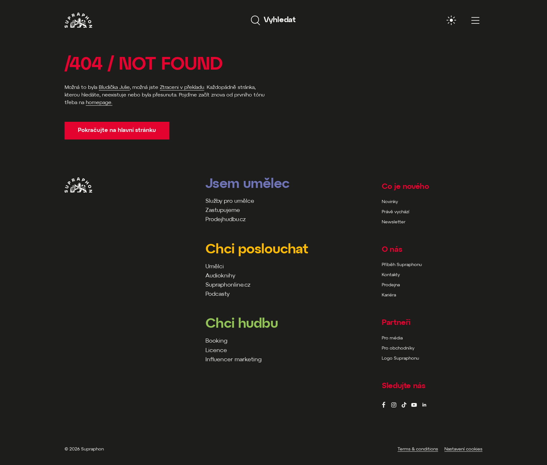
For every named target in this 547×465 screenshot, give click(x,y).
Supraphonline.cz (227, 285)
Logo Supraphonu (400, 358)
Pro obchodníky (398, 348)
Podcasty (217, 294)
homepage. (99, 102)
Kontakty (391, 275)
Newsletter (394, 222)
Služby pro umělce (229, 201)
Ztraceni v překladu (182, 87)
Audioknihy (220, 276)
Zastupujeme (222, 210)
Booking (216, 341)
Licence (216, 350)
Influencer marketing (233, 360)
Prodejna (391, 285)
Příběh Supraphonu (402, 265)
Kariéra (389, 295)
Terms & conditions (418, 449)
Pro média (392, 338)
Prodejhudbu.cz (225, 219)
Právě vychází (395, 212)
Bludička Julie (114, 87)
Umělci (214, 267)
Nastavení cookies (463, 449)
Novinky (390, 202)
